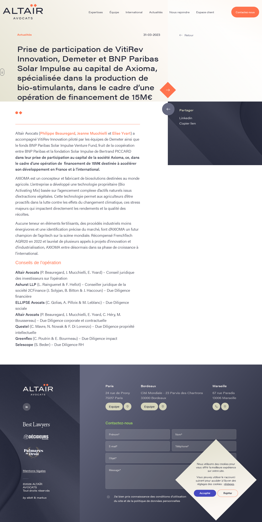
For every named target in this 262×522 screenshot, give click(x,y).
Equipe (114, 406)
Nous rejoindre (179, 12)
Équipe (114, 12)
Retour (189, 35)
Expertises (96, 12)
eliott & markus (37, 497)
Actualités (156, 12)
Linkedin (185, 118)
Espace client (205, 12)
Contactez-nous (245, 12)
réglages (229, 484)
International (134, 12)
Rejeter (227, 493)
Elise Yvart (121, 133)
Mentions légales (34, 471)
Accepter (205, 493)
